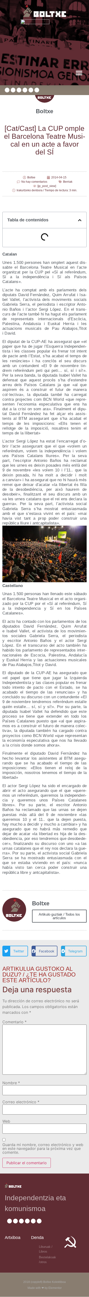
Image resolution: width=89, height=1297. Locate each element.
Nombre (11, 1083)
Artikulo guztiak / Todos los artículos (59, 916)
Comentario (14, 1022)
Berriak (67, 181)
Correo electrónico (20, 1102)
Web (6, 1121)
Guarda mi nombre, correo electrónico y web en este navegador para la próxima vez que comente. (42, 1148)
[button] (79, 72)
